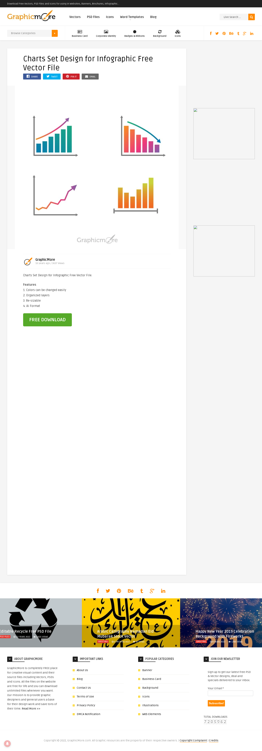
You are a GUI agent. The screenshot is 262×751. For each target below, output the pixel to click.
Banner (147, 670)
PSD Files (93, 17)
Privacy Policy (86, 705)
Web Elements (151, 714)
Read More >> (31, 708)
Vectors (75, 17)
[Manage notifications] (7, 743)
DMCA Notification (88, 714)
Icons (110, 17)
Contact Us (84, 687)
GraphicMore (45, 260)
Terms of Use (85, 696)
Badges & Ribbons (134, 36)
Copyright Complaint (193, 740)
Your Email (216, 688)
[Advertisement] (148, 300)
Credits (213, 740)
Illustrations (150, 705)
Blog (153, 17)
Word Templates (132, 17)
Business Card (80, 36)
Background (159, 36)
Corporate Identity (106, 36)
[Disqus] (97, 400)
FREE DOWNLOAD (47, 320)
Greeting (103, 641)
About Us (82, 670)
